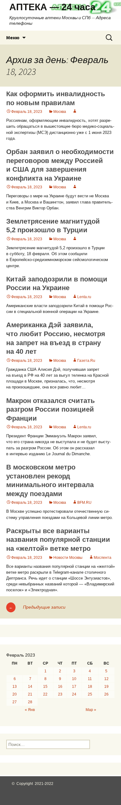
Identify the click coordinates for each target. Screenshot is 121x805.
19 (106, 686)
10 (74, 679)
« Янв (30, 710)
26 (106, 694)
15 (45, 686)
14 (30, 686)
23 (60, 694)
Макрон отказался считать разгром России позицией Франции (50, 409)
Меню (13, 37)
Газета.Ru (86, 360)
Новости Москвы (68, 557)
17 (74, 686)
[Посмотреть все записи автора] (74, 111)
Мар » (91, 710)
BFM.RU (84, 502)
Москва (59, 111)
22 (45, 694)
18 (90, 686)
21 (30, 694)
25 (90, 694)
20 (14, 694)
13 (14, 686)
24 (74, 694)
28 (30, 702)
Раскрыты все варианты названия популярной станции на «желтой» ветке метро (58, 539)
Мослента (102, 557)
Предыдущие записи (37, 607)
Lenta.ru (84, 297)
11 (90, 679)
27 (14, 702)
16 (60, 686)
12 (106, 679)
